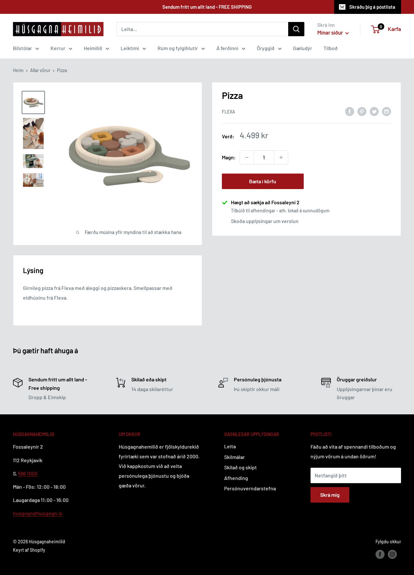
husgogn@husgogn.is (37, 513)
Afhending (236, 478)
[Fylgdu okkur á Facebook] (380, 554)
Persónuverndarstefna (250, 488)
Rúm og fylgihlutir (178, 48)
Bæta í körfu (262, 181)
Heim (18, 70)
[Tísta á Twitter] (374, 111)
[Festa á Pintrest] (361, 111)
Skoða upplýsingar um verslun (265, 221)
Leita (230, 446)
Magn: (229, 157)
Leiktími (130, 48)
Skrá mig (330, 495)
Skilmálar (234, 457)
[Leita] (296, 29)
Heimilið (93, 48)
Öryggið (266, 48)
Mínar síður (330, 32)
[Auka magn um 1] (281, 157)
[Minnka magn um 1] (247, 157)
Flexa (228, 111)
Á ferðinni (227, 48)
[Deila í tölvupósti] (386, 111)
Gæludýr (302, 48)
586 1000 (28, 473)
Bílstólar (22, 48)
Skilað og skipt (240, 467)
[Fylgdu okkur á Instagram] (392, 554)
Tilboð (330, 48)
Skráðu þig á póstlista (372, 7)
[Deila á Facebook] (349, 111)
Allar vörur (40, 70)
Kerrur (57, 48)
